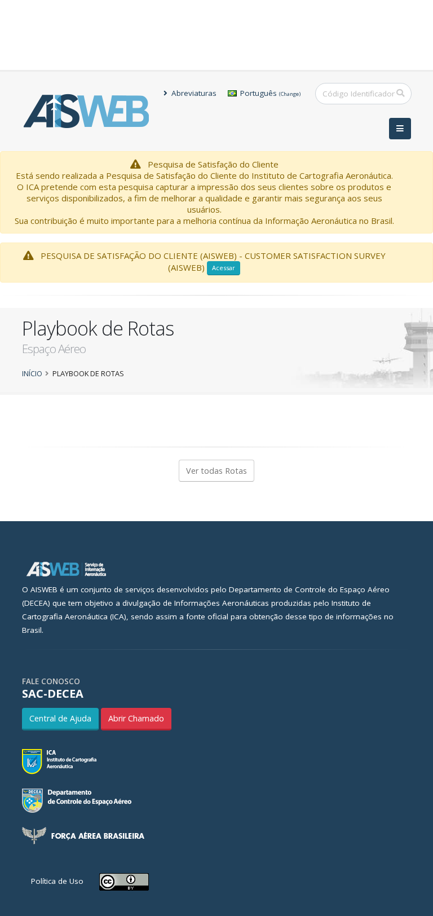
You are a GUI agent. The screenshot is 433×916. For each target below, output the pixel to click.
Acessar (223, 267)
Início (32, 373)
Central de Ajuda (60, 718)
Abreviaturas (192, 93)
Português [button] (269, 93)
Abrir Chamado (136, 718)
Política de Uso (57, 881)
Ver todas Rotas (216, 470)
